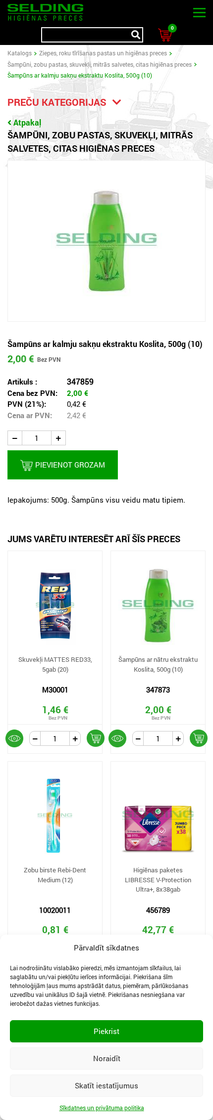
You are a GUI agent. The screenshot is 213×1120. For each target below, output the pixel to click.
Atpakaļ (27, 122)
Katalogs (19, 53)
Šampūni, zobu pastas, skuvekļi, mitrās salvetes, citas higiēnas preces (99, 64)
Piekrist (106, 1031)
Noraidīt (106, 1058)
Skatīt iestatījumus (106, 1085)
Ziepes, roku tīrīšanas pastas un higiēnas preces (103, 53)
